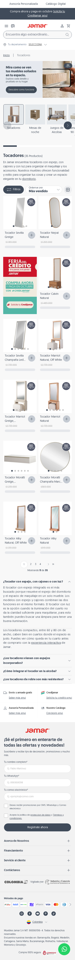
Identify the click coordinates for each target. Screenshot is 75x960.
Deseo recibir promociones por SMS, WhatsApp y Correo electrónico (38, 807)
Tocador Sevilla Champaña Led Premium (14, 360)
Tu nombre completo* (15, 762)
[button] (68, 26)
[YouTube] (37, 913)
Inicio (6, 55)
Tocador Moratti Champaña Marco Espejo (51, 482)
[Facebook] (29, 913)
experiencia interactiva (46, 643)
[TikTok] (53, 913)
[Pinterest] (45, 913)
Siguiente (47, 564)
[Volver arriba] (64, 936)
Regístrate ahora (37, 827)
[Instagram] (21, 913)
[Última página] (53, 564)
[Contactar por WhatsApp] (64, 949)
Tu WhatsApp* (11, 776)
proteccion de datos (40, 815)
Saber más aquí (17, 698)
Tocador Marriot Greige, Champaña (15, 421)
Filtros (16, 189)
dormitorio (29, 179)
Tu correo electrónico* (16, 790)
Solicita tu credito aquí (59, 698)
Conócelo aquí (54, 713)
